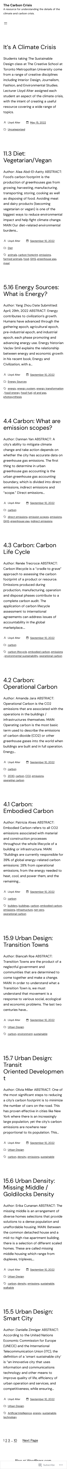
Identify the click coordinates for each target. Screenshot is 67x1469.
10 (15, 1440)
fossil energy (12, 392)
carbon (12, 510)
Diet (10, 248)
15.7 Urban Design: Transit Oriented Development (33, 1068)
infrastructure (24, 909)
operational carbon (50, 656)
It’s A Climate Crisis (29, 47)
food (26, 259)
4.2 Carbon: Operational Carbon (30, 683)
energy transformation (49, 388)
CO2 (28, 776)
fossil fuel (26, 392)
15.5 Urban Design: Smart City (28, 1315)
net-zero (39, 909)
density (21, 1156)
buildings (24, 905)
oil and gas (39, 392)
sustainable (40, 1034)
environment (25, 1034)
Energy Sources (17, 381)
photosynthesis (12, 396)
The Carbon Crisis (17, 5)
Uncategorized (16, 129)
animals (12, 254)
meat (6, 263)
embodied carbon (39, 651)
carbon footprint (28, 254)
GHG (33, 259)
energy (12, 388)
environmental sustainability (21, 656)
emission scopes (39, 517)
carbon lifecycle (17, 651)
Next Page (30, 1440)
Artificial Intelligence (20, 1413)
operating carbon (13, 780)
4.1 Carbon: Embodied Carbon (28, 807)
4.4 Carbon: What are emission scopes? (31, 424)
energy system (26, 388)
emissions (45, 254)
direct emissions (18, 517)
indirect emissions (41, 521)
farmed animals (12, 259)
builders (12, 905)
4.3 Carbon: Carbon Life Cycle (29, 548)
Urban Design (16, 1027)
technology (10, 1417)
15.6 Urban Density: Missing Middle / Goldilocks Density (29, 1187)
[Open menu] (5, 23)
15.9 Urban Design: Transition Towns (28, 941)
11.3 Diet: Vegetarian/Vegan (27, 157)
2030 (11, 776)
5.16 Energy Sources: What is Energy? (31, 290)
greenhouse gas (46, 259)
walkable (8, 1287)
